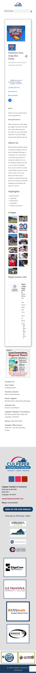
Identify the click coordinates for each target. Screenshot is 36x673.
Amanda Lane (10, 405)
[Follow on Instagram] (18, 479)
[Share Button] (26, 56)
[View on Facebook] (10, 101)
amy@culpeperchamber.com (12, 499)
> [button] (32, 657)
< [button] (3, 657)
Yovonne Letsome (11, 392)
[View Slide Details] (18, 363)
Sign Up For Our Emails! (18, 509)
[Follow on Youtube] (24, 479)
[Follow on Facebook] (11, 479)
